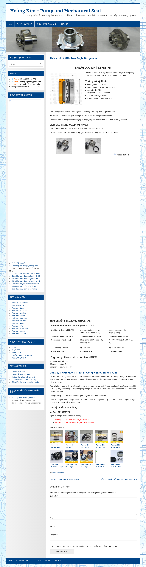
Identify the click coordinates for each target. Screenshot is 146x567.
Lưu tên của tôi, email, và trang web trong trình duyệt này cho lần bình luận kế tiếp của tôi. (83, 546)
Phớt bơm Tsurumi (19, 334)
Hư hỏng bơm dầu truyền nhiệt (23, 398)
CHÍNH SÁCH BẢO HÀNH (47, 24)
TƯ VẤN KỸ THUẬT (24, 24)
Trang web (54, 535)
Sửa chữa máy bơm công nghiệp (24, 289)
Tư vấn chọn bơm (18, 372)
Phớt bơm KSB (18, 305)
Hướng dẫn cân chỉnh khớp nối (23, 377)
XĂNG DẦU (16, 353)
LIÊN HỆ (64, 24)
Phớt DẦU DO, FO (19, 358)
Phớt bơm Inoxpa (18, 331)
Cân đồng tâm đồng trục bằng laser (25, 266)
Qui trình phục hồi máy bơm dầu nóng (26, 273)
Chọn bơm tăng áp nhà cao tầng (24, 379)
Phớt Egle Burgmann (20, 303)
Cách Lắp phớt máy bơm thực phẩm (25, 382)
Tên (52, 518)
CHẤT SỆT (16, 350)
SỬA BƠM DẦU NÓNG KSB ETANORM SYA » (119, 479)
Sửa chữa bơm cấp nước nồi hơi (24, 286)
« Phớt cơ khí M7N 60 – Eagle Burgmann (65, 479)
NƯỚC (14, 348)
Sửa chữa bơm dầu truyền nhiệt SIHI (26, 281)
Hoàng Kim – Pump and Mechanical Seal (55, 10)
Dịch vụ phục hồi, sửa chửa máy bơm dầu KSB (73, 420)
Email (52, 526)
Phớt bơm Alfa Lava (19, 318)
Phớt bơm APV (17, 326)
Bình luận (54, 496)
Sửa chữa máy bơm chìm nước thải (25, 284)
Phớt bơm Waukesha (20, 328)
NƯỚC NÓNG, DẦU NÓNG (22, 355)
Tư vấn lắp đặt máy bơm (21, 374)
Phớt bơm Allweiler (19, 321)
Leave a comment (58, 472)
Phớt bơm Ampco (18, 323)
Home (10, 24)
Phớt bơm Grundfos (19, 310)
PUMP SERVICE (18, 263)
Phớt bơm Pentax (18, 316)
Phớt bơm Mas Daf (19, 313)
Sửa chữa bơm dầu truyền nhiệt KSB (26, 276)
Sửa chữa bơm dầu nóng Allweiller (25, 279)
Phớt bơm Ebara (18, 308)
